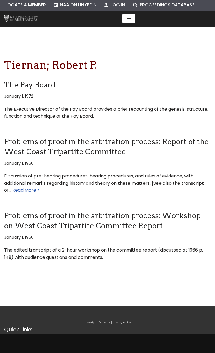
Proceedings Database (166, 5)
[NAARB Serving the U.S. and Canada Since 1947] (21, 19)
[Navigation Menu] (128, 18)
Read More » (25, 190)
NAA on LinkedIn (77, 5)
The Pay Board (29, 84)
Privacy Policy (122, 322)
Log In (116, 5)
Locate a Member (25, 5)
